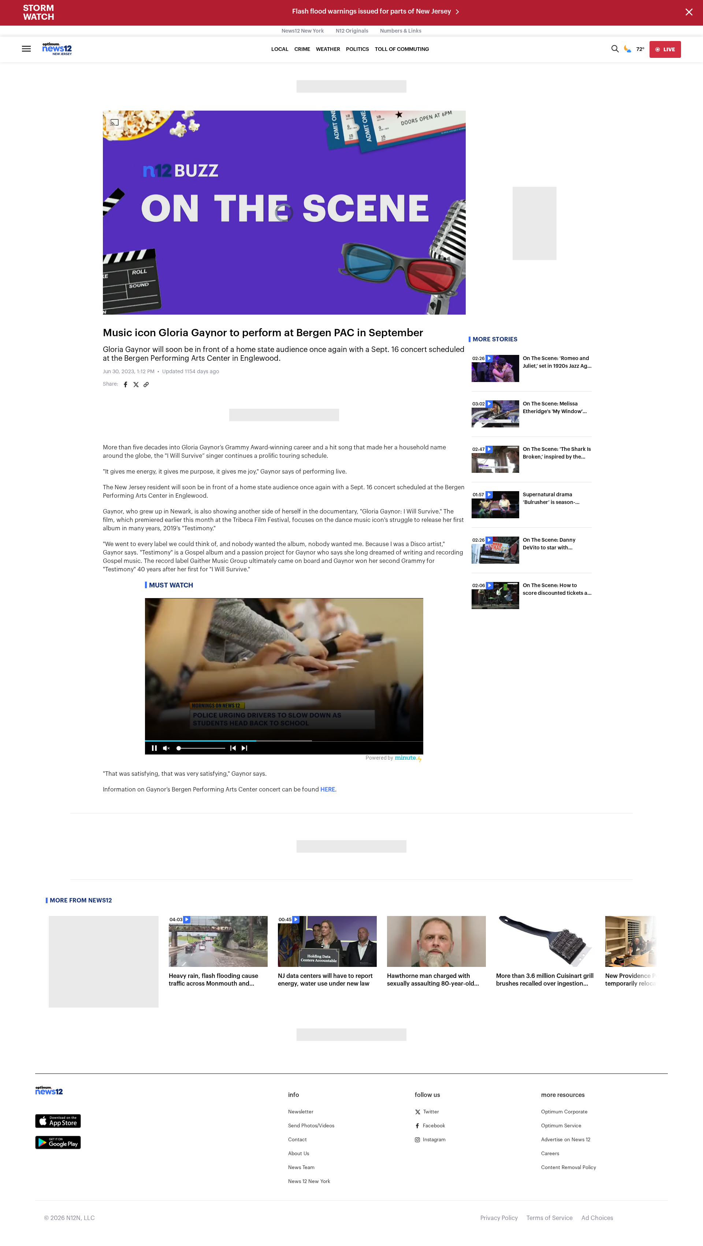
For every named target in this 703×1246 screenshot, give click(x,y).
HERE (327, 790)
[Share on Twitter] (136, 384)
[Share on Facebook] (126, 384)
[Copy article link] (146, 384)
